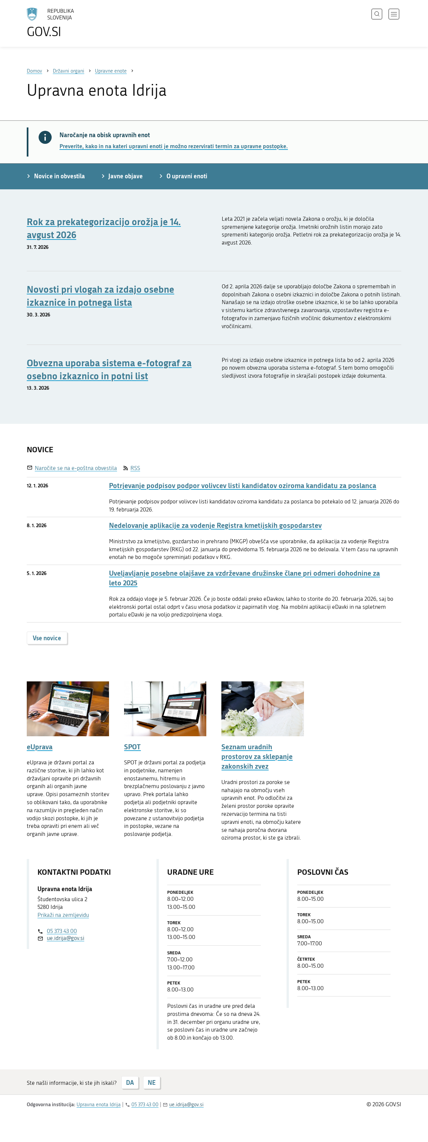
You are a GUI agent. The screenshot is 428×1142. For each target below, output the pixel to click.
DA (130, 1082)
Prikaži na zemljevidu (63, 915)
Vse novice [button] (47, 638)
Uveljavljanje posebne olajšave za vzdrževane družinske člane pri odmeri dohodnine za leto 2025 (244, 578)
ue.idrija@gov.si (65, 938)
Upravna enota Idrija (99, 1105)
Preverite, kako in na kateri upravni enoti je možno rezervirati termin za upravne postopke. (174, 146)
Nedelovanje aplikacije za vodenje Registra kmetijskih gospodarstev (215, 525)
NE (151, 1082)
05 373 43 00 (62, 931)
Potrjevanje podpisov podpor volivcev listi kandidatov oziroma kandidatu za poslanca (242, 485)
